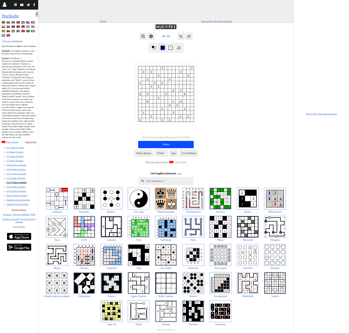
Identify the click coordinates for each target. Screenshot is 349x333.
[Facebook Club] (35, 5)
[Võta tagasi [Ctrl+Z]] (180, 36)
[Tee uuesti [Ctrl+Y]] (188, 36)
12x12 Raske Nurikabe (16, 178)
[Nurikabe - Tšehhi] (28, 23)
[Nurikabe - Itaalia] (33, 31)
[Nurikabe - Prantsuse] (33, 23)
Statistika (19, 222)
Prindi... (161, 153)
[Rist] (170, 47)
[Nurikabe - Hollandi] (23, 23)
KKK (33, 214)
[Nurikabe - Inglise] (4, 23)
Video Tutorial (12, 142)
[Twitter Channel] (28, 5)
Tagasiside (7, 214)
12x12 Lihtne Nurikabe (16, 174)
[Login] (4, 5)
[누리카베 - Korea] (33, 27)
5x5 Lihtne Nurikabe (15, 148)
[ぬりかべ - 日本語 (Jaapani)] (28, 27)
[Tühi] (178, 47)
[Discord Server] (16, 5)
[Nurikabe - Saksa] (23, 27)
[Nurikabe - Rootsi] (28, 31)
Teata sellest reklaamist (222, 21)
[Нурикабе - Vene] (9, 27)
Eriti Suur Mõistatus (21, 214)
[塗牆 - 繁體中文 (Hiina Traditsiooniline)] (19, 27)
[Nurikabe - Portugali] (19, 23)
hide (180, 173)
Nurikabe (10, 15)
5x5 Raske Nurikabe (14, 152)
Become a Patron (19, 210)
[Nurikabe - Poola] (4, 27)
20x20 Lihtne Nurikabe (16, 191)
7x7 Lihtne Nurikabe (15, 156)
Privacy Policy (19, 227)
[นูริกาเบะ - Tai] (14, 23)
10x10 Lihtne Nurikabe (16, 165)
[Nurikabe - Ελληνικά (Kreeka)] (4, 36)
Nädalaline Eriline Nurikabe (18, 200)
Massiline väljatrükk (10, 219)
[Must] (162, 47)
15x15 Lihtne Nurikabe (16, 182)
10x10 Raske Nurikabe (16, 169)
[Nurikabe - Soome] (19, 31)
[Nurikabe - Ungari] (14, 31)
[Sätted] (151, 36)
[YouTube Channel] (22, 5)
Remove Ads (206, 21)
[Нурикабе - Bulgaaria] (9, 23)
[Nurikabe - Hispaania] (4, 31)
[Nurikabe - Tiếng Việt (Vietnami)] (9, 36)
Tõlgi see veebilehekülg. (12, 41)
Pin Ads (103, 21)
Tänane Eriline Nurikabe (16, 195)
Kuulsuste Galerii (28, 219)
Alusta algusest (143, 153)
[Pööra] (154, 47)
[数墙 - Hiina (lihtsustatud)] (14, 27)
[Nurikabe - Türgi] (23, 31)
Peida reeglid (30, 142)
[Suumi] (143, 36)
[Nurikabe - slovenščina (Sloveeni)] (9, 31)
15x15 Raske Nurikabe (16, 187)
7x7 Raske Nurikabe (14, 161)
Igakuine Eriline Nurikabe (17, 204)
